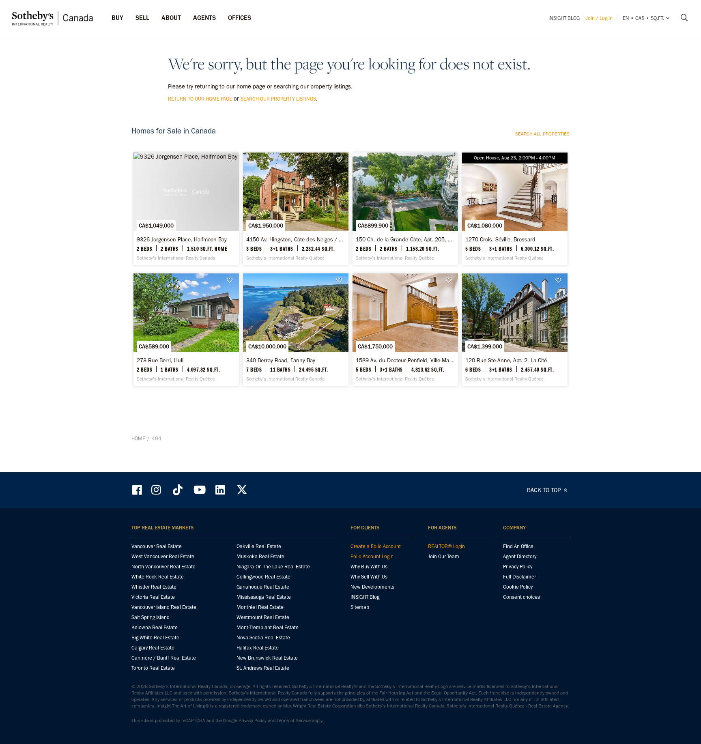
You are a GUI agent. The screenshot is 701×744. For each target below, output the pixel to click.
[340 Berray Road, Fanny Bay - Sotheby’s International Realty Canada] (295, 329)
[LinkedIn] (220, 490)
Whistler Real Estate (153, 587)
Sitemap (359, 607)
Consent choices (521, 597)
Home (138, 438)
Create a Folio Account (375, 546)
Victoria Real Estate (153, 597)
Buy (117, 18)
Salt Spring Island (150, 617)
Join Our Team (443, 556)
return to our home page (200, 99)
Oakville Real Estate (259, 546)
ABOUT (171, 18)
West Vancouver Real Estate (162, 556)
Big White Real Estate (155, 637)
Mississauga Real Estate (264, 597)
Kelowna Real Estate (154, 627)
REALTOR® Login (446, 546)
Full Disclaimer (519, 577)
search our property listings (278, 99)
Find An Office (518, 546)
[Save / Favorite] (232, 160)
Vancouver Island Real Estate (163, 607)
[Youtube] (199, 490)
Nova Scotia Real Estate (263, 637)
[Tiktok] (177, 490)
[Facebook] (137, 490)
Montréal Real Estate (260, 607)
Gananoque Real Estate (263, 587)
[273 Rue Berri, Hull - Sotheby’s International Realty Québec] (186, 329)
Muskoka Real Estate (260, 556)
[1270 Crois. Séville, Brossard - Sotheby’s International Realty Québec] (514, 209)
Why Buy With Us (368, 566)
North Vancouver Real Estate (163, 566)
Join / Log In (599, 18)
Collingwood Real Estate (263, 577)
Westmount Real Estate (263, 617)
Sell (142, 18)
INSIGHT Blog (564, 18)
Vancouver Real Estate (156, 546)
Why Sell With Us (368, 577)
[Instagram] (157, 490)
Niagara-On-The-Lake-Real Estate (273, 566)
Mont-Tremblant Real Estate (268, 627)
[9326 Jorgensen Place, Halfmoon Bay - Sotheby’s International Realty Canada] (186, 209)
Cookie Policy (518, 587)
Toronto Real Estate (153, 668)
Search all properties (542, 134)
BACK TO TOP (544, 490)
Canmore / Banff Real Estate (163, 658)
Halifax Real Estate (258, 648)
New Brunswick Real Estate (267, 658)
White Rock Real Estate (157, 577)
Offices (239, 18)
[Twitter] (241, 490)
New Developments (372, 587)
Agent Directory (519, 556)
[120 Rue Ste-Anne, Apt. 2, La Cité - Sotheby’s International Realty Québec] (514, 329)
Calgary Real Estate (152, 648)
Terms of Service (294, 720)
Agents (204, 18)
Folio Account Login (372, 556)
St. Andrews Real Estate (263, 668)
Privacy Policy (517, 566)
